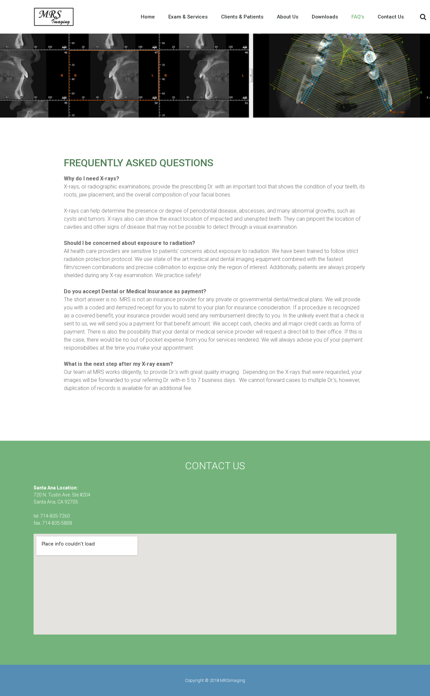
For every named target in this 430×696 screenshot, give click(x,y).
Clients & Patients (242, 17)
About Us (287, 17)
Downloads (325, 17)
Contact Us (391, 17)
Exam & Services (188, 17)
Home (148, 17)
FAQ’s (357, 17)
